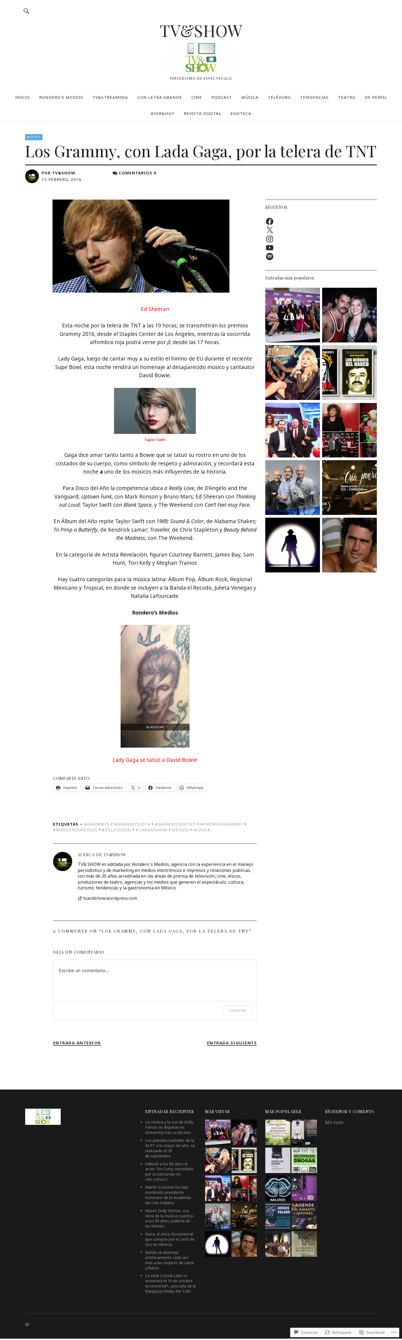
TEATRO (347, 97)
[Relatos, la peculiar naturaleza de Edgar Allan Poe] (304, 1188)
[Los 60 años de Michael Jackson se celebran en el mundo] (292, 546)
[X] (269, 230)
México (180, 829)
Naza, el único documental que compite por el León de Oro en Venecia (169, 1239)
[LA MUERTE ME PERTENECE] (304, 1244)
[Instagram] (269, 239)
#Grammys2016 (132, 824)
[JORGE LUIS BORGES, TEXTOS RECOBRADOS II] (277, 1161)
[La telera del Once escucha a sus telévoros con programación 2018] (349, 431)
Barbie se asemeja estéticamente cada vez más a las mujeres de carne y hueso (169, 1260)
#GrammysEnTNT (175, 824)
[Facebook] (269, 221)
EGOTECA (241, 113)
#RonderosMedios (75, 829)
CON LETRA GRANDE (159, 97)
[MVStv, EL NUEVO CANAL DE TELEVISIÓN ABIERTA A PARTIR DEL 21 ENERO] (292, 316)
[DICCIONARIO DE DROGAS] (304, 1161)
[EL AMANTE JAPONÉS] (304, 1216)
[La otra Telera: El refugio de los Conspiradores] (292, 488)
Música (34, 137)
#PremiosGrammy (221, 824)
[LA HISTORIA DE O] (304, 1133)
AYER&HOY (162, 113)
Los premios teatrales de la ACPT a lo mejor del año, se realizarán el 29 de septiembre (170, 1148)
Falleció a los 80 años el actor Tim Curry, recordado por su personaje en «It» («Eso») (169, 1171)
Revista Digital (202, 113)
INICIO (22, 97)
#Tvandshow (151, 829)
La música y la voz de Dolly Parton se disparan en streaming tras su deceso (169, 1127)
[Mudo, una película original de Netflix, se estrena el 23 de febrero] (277, 1188)
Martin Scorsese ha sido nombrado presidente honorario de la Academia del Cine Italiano (168, 1195)
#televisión (116, 829)
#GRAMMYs (97, 824)
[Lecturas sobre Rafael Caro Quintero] (349, 373)
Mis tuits (334, 1122)
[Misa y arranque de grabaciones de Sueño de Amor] (277, 1244)
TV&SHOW (201, 30)
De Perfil (376, 97)
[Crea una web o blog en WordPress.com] (27, 1324)
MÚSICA (249, 97)
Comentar (237, 1010)
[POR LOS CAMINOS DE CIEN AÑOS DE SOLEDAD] (277, 1133)
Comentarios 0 (137, 172)
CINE (196, 97)
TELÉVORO (279, 97)
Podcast (221, 97)
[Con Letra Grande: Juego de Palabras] (277, 1216)
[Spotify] (269, 256)
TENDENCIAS (314, 97)
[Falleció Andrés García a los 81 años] (349, 546)
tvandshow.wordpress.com (110, 898)
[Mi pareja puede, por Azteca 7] (292, 431)
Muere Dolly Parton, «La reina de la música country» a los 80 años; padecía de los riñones (169, 1218)
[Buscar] (26, 11)
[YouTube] (269, 247)
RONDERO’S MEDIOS (61, 97)
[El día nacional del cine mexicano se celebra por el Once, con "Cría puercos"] (349, 488)
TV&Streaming (110, 97)
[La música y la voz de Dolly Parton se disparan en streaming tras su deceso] (292, 373)
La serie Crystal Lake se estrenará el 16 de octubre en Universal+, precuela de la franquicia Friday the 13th (170, 1283)
